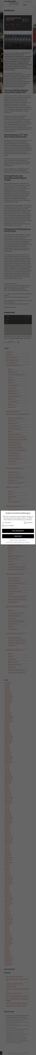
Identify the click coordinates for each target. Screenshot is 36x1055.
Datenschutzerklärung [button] (19, 542)
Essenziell (8, 522)
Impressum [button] (27, 542)
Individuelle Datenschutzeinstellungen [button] (18, 540)
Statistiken (30, 522)
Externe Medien (9, 525)
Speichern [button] (18, 536)
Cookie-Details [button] (9, 542)
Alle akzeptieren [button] (18, 531)
